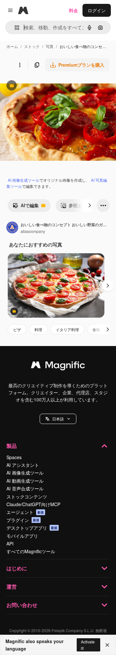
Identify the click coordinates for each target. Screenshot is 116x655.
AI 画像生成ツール (23, 180)
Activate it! (88, 644)
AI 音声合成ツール (25, 488)
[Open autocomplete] (14, 27)
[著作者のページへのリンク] (12, 228)
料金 (73, 10)
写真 (49, 46)
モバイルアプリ (22, 536)
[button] (58, 419)
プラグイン (22, 520)
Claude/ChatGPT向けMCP (33, 504)
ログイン (97, 10)
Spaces (14, 457)
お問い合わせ (21, 605)
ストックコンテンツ (26, 496)
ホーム (12, 46)
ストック (32, 46)
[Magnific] (58, 366)
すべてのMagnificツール (30, 551)
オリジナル (44, 86)
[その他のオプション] (19, 64)
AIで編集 (26, 207)
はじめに (16, 568)
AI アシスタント (22, 465)
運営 (11, 586)
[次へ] (89, 205)
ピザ (17, 329)
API (10, 543)
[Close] (107, 645)
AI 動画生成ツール (25, 480)
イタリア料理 (67, 329)
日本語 (58, 418)
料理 (38, 329)
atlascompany (33, 231)
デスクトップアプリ (31, 528)
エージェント (25, 512)
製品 (11, 445)
